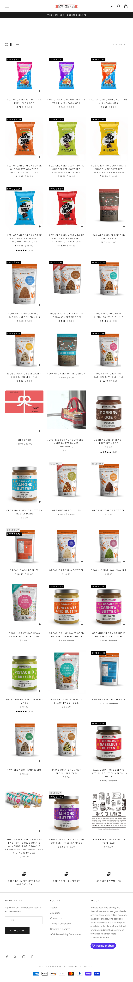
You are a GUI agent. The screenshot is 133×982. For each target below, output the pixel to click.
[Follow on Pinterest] (32, 956)
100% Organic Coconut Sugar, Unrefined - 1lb (24, 315)
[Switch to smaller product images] (11, 44)
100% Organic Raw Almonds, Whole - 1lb (109, 315)
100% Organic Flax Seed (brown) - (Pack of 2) (66, 315)
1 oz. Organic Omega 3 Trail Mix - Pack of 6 (109, 101)
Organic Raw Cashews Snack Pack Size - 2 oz (24, 635)
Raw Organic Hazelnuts (108, 699)
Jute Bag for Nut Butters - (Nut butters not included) (66, 443)
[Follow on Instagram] (23, 956)
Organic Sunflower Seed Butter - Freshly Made (66, 635)
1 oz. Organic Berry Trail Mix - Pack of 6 (24, 101)
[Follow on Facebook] (6, 956)
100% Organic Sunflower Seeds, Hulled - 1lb (24, 375)
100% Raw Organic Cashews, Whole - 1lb (109, 375)
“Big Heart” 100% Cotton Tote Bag (109, 841)
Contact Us (56, 918)
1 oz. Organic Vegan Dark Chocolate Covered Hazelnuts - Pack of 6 (108, 169)
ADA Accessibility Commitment (66, 934)
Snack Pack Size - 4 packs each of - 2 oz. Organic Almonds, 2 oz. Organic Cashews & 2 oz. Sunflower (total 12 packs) (24, 846)
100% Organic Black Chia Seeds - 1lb (108, 237)
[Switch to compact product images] (17, 44)
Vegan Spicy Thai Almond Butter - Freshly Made (66, 841)
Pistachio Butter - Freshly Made (24, 701)
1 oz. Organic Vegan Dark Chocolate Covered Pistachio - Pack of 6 (66, 238)
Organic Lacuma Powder (66, 570)
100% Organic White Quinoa (66, 373)
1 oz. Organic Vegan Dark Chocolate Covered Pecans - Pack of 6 (24, 238)
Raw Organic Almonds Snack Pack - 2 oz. (66, 701)
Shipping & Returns (60, 928)
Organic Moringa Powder (109, 570)
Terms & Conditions (60, 923)
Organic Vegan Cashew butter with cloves (108, 635)
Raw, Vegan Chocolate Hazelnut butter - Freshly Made (108, 773)
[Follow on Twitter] (15, 956)
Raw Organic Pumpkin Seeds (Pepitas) (66, 771)
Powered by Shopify (81, 966)
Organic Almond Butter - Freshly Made (24, 512)
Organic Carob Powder (108, 510)
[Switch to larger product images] (6, 44)
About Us (55, 912)
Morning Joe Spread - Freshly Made (109, 441)
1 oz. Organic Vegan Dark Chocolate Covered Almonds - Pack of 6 (24, 169)
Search (53, 907)
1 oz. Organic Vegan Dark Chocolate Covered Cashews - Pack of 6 (66, 169)
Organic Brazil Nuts (66, 510)
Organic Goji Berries (24, 570)
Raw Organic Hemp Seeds (24, 770)
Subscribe (17, 930)
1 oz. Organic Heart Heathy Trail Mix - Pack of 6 (66, 101)
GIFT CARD (24, 440)
